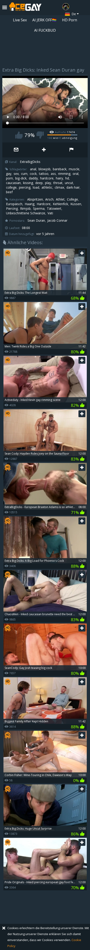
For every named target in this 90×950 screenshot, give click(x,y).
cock (33, 173)
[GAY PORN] (65, 6)
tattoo (43, 173)
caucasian (13, 182)
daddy (33, 178)
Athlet (60, 199)
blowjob (45, 169)
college (11, 187)
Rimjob (25, 208)
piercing (24, 187)
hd (67, 178)
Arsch (49, 199)
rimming (64, 173)
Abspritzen (35, 199)
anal (33, 169)
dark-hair (73, 187)
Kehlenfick (60, 204)
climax (59, 187)
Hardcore (44, 204)
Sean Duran (36, 220)
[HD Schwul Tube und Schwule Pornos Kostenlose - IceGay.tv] (25, 7)
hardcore (47, 178)
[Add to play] (44, 149)
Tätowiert (54, 208)
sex (16, 173)
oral (75, 173)
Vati (50, 213)
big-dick (21, 178)
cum (24, 173)
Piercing (12, 208)
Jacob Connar (57, 220)
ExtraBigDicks (30, 161)
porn (9, 178)
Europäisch (14, 204)
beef (9, 192)
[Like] (19, 135)
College (72, 199)
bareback (59, 169)
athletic (47, 187)
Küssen (75, 204)
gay (8, 173)
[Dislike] (40, 135)
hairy (59, 178)
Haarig (29, 204)
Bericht (71, 149)
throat (58, 182)
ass (53, 173)
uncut (69, 182)
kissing (28, 182)
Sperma (39, 208)
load (36, 187)
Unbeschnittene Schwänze (25, 213)
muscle (74, 169)
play (48, 182)
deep (39, 182)
